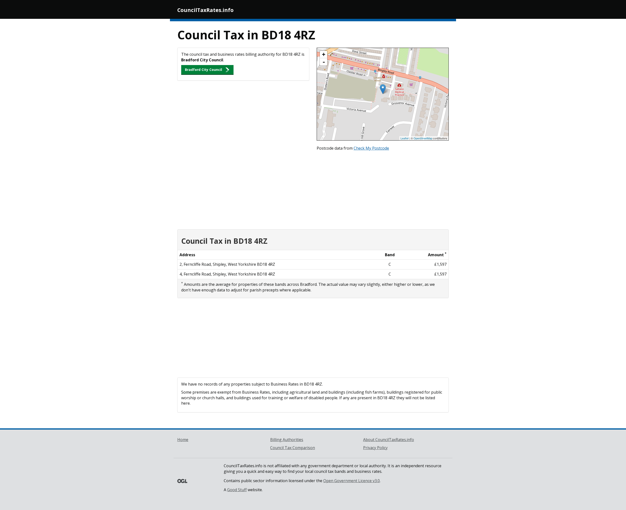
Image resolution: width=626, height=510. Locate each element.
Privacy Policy (375, 447)
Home (182, 439)
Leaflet (405, 138)
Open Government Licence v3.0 (351, 480)
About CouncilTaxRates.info (388, 439)
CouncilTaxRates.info (205, 10)
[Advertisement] (313, 189)
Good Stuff (237, 489)
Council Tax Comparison (292, 447)
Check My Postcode (371, 148)
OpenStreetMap (423, 138)
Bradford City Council (203, 69)
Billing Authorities (286, 439)
